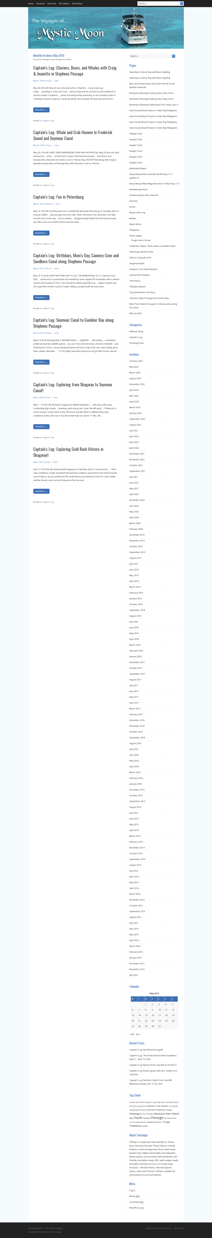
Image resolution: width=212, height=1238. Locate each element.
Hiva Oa (145, 1114)
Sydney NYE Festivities (139, 275)
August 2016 (135, 743)
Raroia (169, 1118)
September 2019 (137, 552)
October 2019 (135, 546)
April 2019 (134, 581)
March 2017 (134, 708)
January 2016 (135, 784)
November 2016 (137, 726)
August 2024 (135, 378)
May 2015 (133, 824)
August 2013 (135, 917)
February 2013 (136, 952)
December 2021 (136, 453)
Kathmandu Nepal (137, 168)
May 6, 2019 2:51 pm (42, 398)
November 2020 (137, 500)
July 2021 (133, 477)
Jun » (138, 1034)
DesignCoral (166, 1228)
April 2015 (134, 830)
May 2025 (133, 367)
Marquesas (159, 1113)
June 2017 (134, 691)
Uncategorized (136, 343)
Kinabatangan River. (138, 189)
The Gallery (63, 3)
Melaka (132, 218)
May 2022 (133, 442)
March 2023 (134, 407)
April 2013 (134, 940)
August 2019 (135, 558)
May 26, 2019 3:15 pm (42, 145)
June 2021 (134, 482)
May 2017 (133, 697)
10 (160, 1010)
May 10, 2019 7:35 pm (42, 333)
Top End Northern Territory (142, 292)
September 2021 (137, 471)
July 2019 (133, 564)
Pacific (138, 1117)
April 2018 (134, 639)
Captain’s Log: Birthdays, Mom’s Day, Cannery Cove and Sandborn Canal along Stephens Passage (76, 258)
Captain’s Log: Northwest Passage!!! (146, 1049)
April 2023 (134, 401)
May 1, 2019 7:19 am (41, 462)
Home (31, 3)
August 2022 (135, 425)
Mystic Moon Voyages (54, 1228)
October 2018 (135, 604)
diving (131, 1110)
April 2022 (134, 448)
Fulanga (169, 1110)
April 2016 (134, 766)
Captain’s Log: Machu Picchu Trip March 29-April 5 (152, 1065)
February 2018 (136, 650)
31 (160, 1026)
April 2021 (134, 494)
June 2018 (134, 627)
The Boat (40, 3)
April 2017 (134, 703)
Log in (132, 1190)
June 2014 (134, 876)
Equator (138, 1110)
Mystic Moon (135, 224)
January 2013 (135, 957)
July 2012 (133, 975)
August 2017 (135, 679)
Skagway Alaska (136, 263)
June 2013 (134, 929)
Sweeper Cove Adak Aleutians (143, 269)
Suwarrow (151, 1122)
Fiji (148, 1110)
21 (139, 1021)
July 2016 (133, 749)
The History (77, 3)
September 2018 (137, 610)
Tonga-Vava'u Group (141, 240)
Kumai (132, 207)
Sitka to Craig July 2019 (140, 257)
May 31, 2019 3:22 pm (42, 81)
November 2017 (137, 662)
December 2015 (136, 789)
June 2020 (134, 506)
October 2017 (135, 668)
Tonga (166, 1121)
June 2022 (134, 436)
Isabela (151, 1114)
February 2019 (136, 593)
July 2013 (133, 923)
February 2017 (136, 714)
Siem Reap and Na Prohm (141, 252)
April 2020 (134, 517)
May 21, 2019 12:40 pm (43, 204)
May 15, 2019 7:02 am (42, 268)
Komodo (133, 201)
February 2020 (136, 529)
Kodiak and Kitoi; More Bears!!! (143, 195)
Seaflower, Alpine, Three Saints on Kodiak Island (152, 246)
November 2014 (137, 847)
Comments (136, 1202)
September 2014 (137, 859)
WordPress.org (136, 1208)
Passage (157, 1118)
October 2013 (135, 905)
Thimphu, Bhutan (137, 286)
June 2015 (134, 818)
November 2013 (137, 900)
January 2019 (135, 598)
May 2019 (133, 575)
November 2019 (137, 540)
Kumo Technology (53, 1232)
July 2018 (133, 621)
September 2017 (137, 674)
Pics (165, 1118)
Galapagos (135, 1113)
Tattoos (159, 1122)
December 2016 (136, 720)
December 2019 (136, 535)
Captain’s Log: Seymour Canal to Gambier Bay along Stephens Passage (73, 323)
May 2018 (133, 633)
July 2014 (133, 871)
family (143, 1110)
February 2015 (136, 842)
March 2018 (134, 645)
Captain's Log (48, 121)
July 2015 (133, 813)
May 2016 (133, 761)
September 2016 (137, 737)
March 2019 (134, 587)
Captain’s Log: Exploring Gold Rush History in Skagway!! (68, 452)
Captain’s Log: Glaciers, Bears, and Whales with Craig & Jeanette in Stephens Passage (75, 70)
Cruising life (173, 1106)
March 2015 (134, 836)
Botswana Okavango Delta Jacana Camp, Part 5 (151, 93)
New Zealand (172, 1113)
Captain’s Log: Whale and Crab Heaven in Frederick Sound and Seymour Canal (72, 135)
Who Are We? (135, 313)
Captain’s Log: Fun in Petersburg (58, 196)
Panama (147, 1118)
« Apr (131, 1034)
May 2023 (133, 396)
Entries (134, 1196)
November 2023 (137, 384)
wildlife (145, 1126)
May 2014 (133, 882)
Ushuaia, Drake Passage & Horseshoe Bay (149, 298)
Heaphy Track (135, 133)
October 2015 (135, 795)
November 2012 (137, 969)
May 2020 (133, 511)
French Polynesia (157, 1110)
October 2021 (135, 465)
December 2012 (136, 963)
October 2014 (135, 853)
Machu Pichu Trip (137, 212)
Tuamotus (135, 1125)
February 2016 (136, 778)
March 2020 (134, 523)
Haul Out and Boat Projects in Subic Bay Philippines (153, 110)
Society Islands (139, 1122)
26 (173, 1021)
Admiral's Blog (136, 331)
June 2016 (134, 755)
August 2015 (135, 807)
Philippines (134, 230)
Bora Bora (140, 1102)
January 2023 (135, 413)
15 (146, 1015)
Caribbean (150, 1106)
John (57, 81)
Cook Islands (161, 1106)
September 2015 (137, 801)
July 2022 (133, 430)
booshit (132, 1102)
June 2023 (134, 390)
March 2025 (134, 372)
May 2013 (133, 934)
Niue (131, 1118)
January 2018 (135, 656)
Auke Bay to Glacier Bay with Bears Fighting (149, 72)
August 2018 (135, 616)
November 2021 (137, 459)
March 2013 (134, 946)
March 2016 (134, 772)
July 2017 (133, 685)
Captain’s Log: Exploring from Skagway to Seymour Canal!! (72, 387)
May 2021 (133, 488)
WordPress (179, 1228)
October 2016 (135, 732)
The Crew (51, 3)
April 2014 (134, 888)
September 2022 (137, 419)
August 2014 (135, 865)
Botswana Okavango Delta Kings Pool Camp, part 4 (153, 104)
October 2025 (135, 361)
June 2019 (134, 569)
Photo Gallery (135, 236)
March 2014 (134, 894)
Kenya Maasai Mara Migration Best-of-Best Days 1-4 (154, 183)
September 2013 (137, 911)
